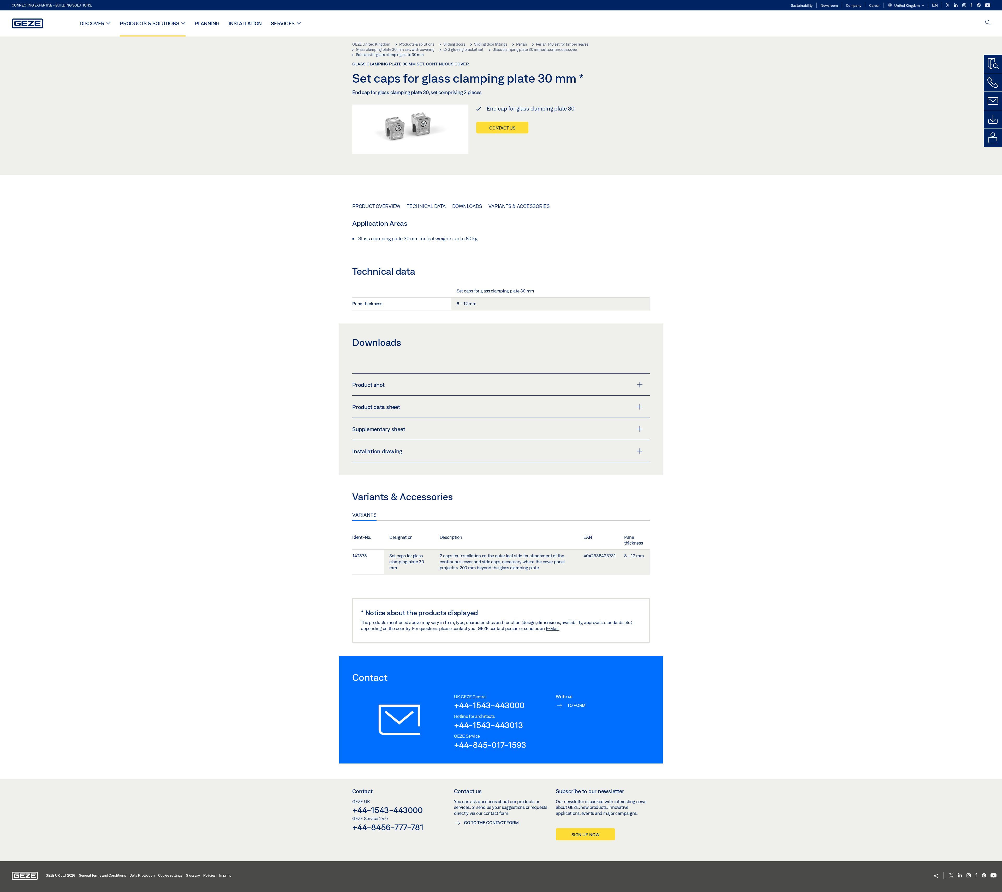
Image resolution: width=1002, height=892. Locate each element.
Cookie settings (170, 875)
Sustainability (802, 5)
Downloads (467, 206)
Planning (207, 23)
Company (853, 5)
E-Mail (552, 628)
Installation (245, 23)
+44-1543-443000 (489, 705)
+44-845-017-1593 (490, 744)
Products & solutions (149, 23)
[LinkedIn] (956, 5)
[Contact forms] (993, 101)
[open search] (988, 23)
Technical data (426, 206)
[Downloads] (993, 119)
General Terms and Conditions (102, 875)
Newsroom (829, 5)
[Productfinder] (993, 64)
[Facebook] (971, 5)
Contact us (502, 127)
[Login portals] (993, 138)
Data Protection (141, 875)
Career (874, 5)
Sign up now (585, 834)
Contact (362, 791)
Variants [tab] (364, 515)
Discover (92, 23)
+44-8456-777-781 (388, 827)
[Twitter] (948, 5)
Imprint (225, 875)
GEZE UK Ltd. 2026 (60, 875)
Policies (209, 875)
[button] (906, 6)
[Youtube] (987, 5)
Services (283, 23)
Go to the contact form (491, 822)
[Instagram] (964, 5)
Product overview (376, 206)
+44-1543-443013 (488, 725)
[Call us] (993, 82)
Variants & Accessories (519, 206)
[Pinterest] (979, 5)
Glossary (193, 875)
